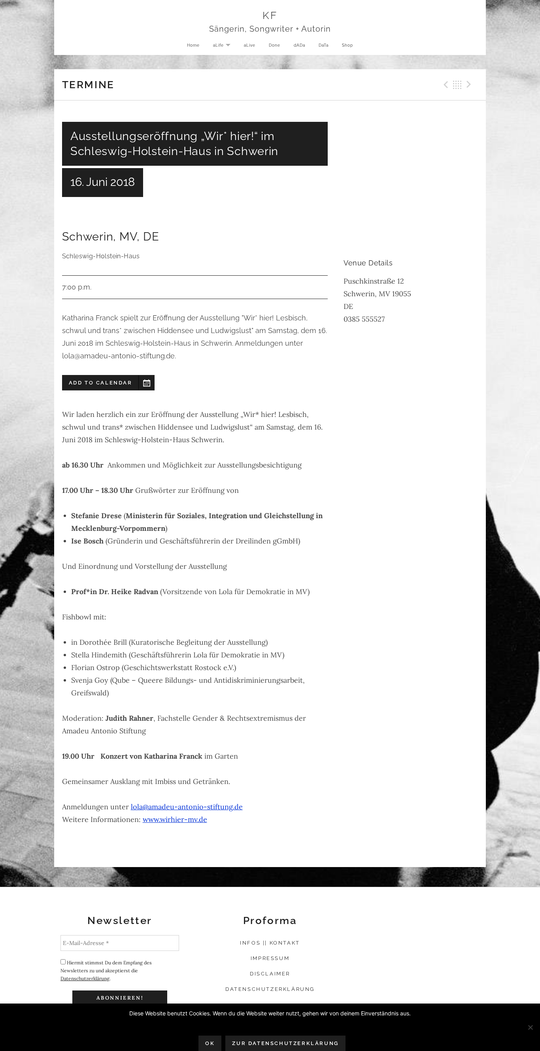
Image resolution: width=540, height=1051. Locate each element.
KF (269, 15)
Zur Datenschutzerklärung (285, 1043)
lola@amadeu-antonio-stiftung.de (187, 806)
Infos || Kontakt (270, 943)
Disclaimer (270, 974)
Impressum (270, 958)
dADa (299, 45)
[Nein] (530, 1027)
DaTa (324, 45)
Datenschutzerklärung (85, 978)
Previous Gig (444, 85)
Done (274, 45)
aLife (224, 46)
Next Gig (470, 85)
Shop (347, 45)
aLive (249, 45)
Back (457, 85)
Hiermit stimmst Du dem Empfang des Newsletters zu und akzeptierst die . (106, 970)
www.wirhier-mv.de (175, 819)
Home (193, 45)
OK (210, 1043)
